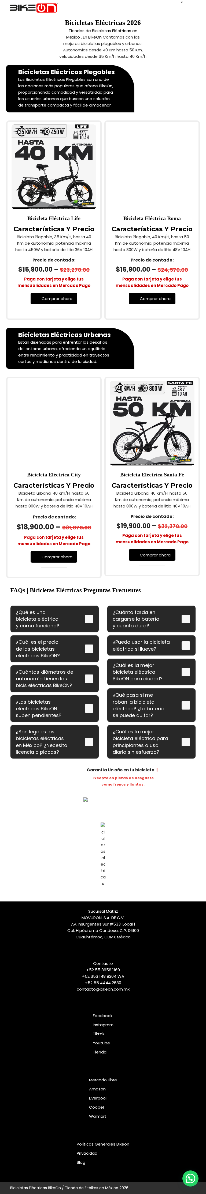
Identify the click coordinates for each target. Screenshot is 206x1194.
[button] (189, 7)
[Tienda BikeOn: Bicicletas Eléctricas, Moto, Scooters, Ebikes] (34, 8)
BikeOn (95, 37)
